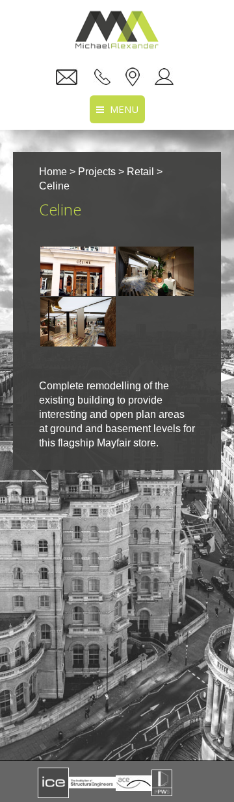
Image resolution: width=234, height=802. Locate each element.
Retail (140, 171)
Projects (97, 171)
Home (53, 171)
